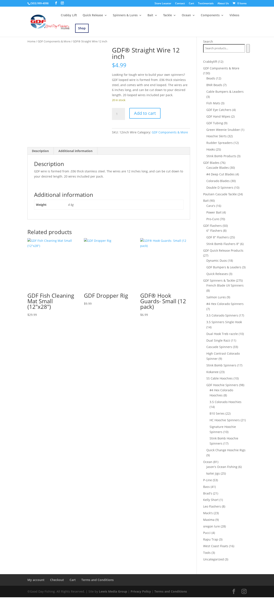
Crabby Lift (69, 15)
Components (210, 15)
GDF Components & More (54, 41)
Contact (180, 3)
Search (208, 41)
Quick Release (93, 15)
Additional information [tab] (75, 151)
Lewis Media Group (113, 591)
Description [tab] (40, 151)
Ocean (186, 15)
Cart (191, 3)
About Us (223, 3)
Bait (150, 15)
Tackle (167, 15)
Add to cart (145, 113)
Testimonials (206, 3)
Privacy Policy (141, 591)
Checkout (57, 580)
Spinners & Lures (125, 15)
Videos (234, 15)
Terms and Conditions (97, 580)
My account (36, 580)
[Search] (248, 48)
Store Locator (163, 3)
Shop (82, 28)
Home (65, 28)
